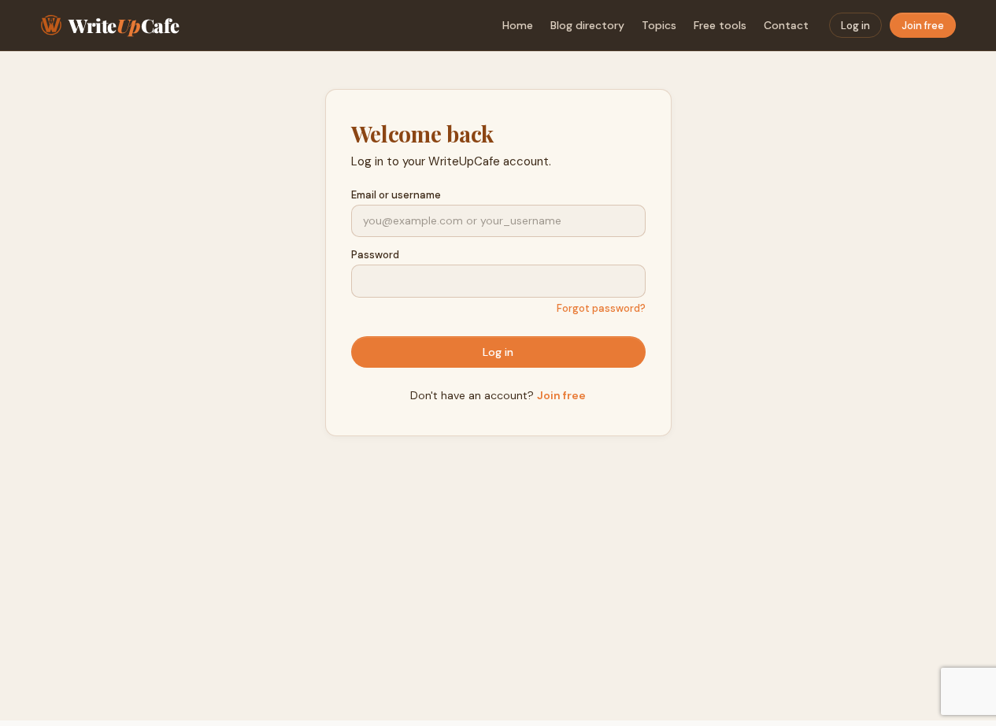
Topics (659, 25)
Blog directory (587, 25)
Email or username (396, 195)
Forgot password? (601, 308)
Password (375, 255)
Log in (855, 25)
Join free (923, 25)
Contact (786, 25)
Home (517, 25)
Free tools (720, 25)
